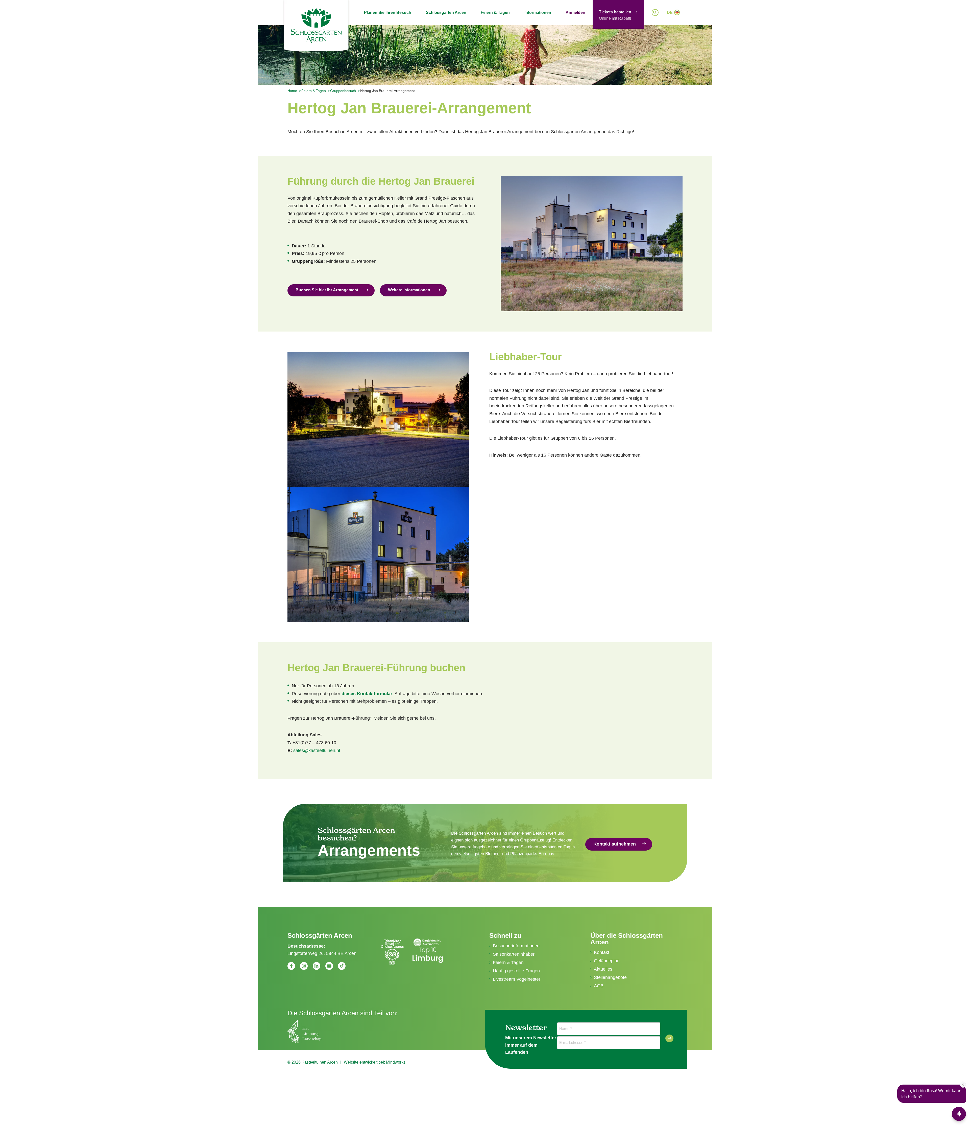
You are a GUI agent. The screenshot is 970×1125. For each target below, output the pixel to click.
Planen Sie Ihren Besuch (387, 12)
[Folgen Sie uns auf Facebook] (291, 966)
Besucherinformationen (516, 945)
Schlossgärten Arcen (446, 12)
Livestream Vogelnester (516, 979)
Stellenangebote (610, 977)
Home (292, 91)
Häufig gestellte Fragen (516, 970)
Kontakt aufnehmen (614, 844)
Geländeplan (607, 960)
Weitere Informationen (409, 290)
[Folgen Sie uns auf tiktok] (342, 966)
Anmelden (575, 12)
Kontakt (601, 952)
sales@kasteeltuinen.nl (316, 750)
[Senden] (669, 1038)
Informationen (537, 12)
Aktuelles (603, 969)
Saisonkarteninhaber (514, 954)
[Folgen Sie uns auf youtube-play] (329, 966)
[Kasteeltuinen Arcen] (316, 25)
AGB (598, 985)
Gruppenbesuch (343, 91)
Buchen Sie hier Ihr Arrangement (327, 290)
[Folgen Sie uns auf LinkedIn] (316, 966)
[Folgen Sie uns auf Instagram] (304, 966)
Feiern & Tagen (495, 12)
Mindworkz (395, 1062)
